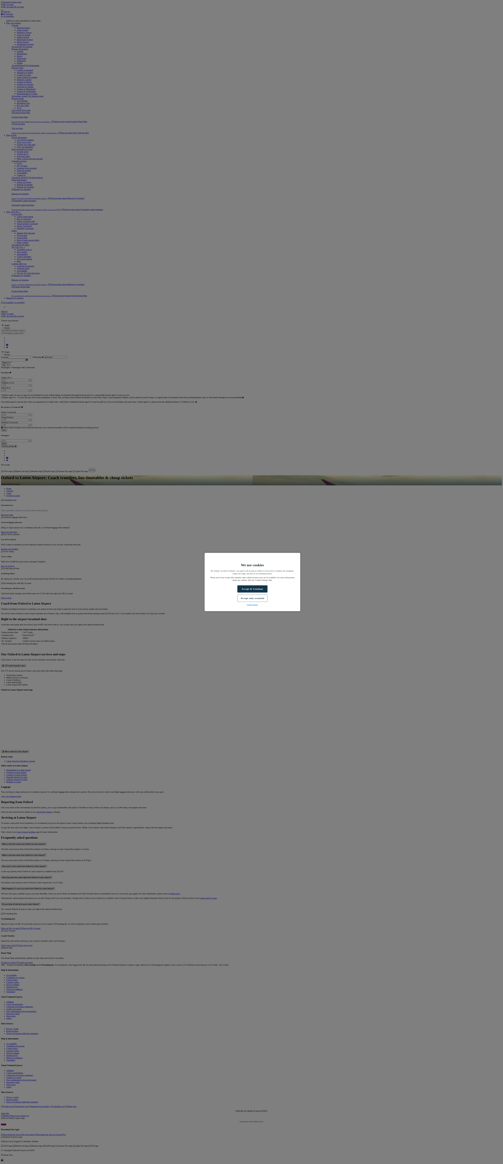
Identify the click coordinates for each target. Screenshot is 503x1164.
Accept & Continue (252, 588)
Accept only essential (252, 598)
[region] (252, 582)
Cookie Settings (252, 605)
